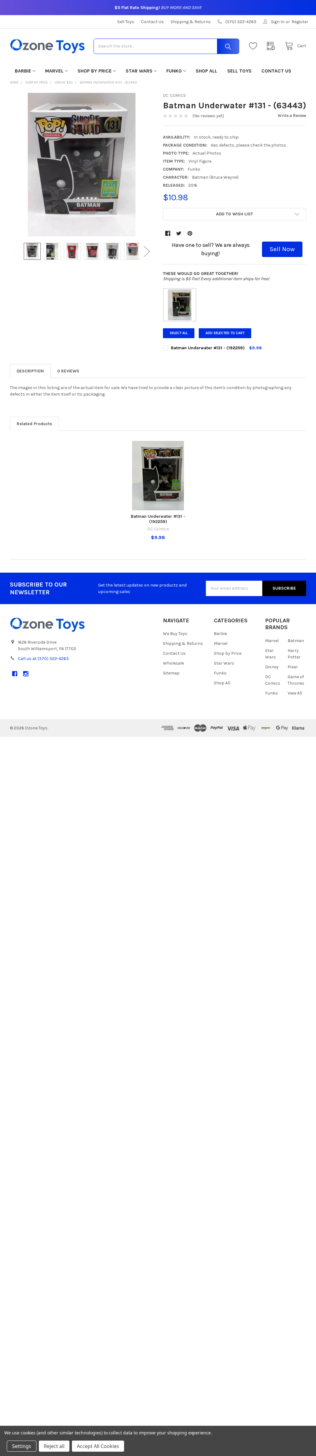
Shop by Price (94, 71)
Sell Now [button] (282, 249)
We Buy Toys (175, 633)
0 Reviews (68, 371)
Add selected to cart (225, 333)
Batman (296, 640)
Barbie (23, 71)
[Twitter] (179, 233)
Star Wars (139, 71)
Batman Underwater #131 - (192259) (158, 519)
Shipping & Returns (191, 21)
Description (30, 371)
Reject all (54, 1446)
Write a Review (292, 115)
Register (300, 21)
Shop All (206, 71)
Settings (21, 1446)
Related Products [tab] (34, 423)
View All (295, 693)
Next (147, 251)
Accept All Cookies (98, 1446)
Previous (16, 251)
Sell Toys (125, 21)
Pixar (293, 667)
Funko (174, 71)
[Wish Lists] (255, 46)
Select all (179, 333)
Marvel (54, 71)
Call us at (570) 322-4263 (43, 658)
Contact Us (152, 21)
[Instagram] (26, 673)
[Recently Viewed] (272, 46)
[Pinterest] (190, 233)
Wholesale (173, 663)
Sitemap (171, 673)
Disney (272, 667)
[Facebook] (168, 233)
